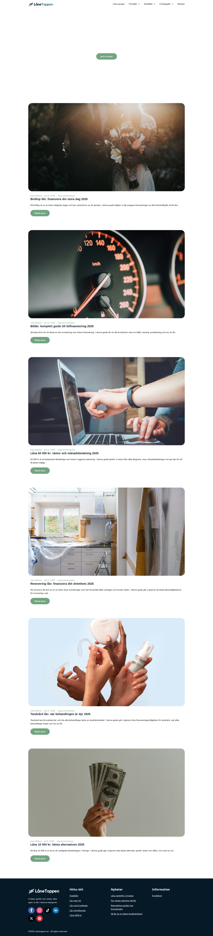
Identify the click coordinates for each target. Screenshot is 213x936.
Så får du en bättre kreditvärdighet (126, 914)
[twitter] (31, 918)
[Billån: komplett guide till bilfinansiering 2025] (106, 274)
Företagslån (165, 4)
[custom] (47, 910)
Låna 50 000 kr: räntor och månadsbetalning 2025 (64, 453)
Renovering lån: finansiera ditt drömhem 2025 (62, 583)
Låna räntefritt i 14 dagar (122, 896)
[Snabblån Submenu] (154, 4)
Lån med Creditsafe (79, 905)
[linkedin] (56, 910)
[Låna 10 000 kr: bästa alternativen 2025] (106, 793)
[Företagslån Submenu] (172, 4)
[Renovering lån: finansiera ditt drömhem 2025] (106, 532)
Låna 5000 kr (76, 915)
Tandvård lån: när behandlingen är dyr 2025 (60, 714)
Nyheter (181, 4)
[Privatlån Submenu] (138, 4)
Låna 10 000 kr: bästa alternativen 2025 (57, 844)
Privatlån (133, 4)
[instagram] (39, 910)
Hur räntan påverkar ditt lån (123, 900)
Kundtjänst (157, 896)
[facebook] (31, 910)
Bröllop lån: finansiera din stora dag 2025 (59, 199)
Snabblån (148, 4)
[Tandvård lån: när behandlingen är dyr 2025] (106, 662)
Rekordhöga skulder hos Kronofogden (122, 907)
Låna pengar (119, 4)
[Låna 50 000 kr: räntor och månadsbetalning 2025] (106, 401)
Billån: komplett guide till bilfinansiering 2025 (62, 326)
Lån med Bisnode (78, 910)
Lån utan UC (75, 900)
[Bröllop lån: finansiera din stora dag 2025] (106, 147)
